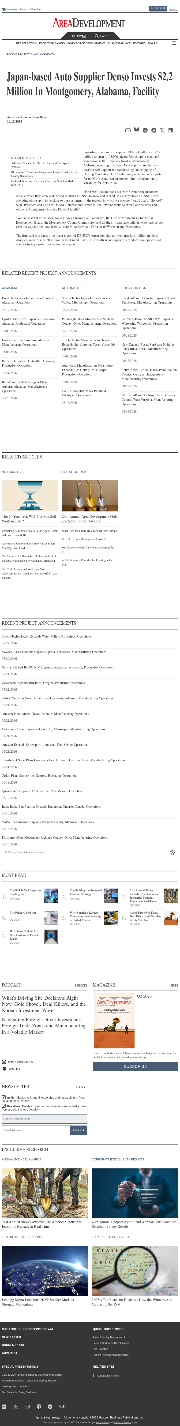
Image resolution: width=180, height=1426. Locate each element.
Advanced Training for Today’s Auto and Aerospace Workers (40, 165)
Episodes (81, 985)
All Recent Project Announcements (24, 852)
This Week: (44, 1108)
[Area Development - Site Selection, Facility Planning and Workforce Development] (90, 22)
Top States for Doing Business (19, 1392)
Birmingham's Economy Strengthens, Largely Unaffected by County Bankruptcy (44, 174)
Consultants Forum (16, 9)
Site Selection (100, 1348)
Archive (81, 1087)
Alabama (89, 165)
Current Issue (13, 1345)
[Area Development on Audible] (62, 1407)
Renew (173, 9)
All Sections (174, 43)
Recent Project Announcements (31, 54)
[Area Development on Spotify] (51, 1407)
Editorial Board (145, 43)
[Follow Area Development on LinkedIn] (5, 1407)
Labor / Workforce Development (111, 1343)
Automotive (73, 288)
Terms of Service (122, 1422)
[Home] (28, 1407)
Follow (76, 36)
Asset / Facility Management (109, 1337)
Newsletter (11, 1337)
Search (104, 36)
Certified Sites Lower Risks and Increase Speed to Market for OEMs (43, 183)
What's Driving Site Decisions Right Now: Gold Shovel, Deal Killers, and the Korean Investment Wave (44, 1004)
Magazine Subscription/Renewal (28, 1329)
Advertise (35, 9)
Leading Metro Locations (16, 1386)
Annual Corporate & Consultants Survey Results (29, 1380)
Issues (173, 985)
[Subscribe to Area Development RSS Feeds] (16, 1407)
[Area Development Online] (48, 1417)
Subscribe (158, 8)
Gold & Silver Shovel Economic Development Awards (32, 1374)
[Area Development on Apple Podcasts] (39, 1407)
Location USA (134, 288)
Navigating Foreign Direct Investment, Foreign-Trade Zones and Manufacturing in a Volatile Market (44, 1025)
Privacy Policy (102, 1422)
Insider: (43, 1099)
